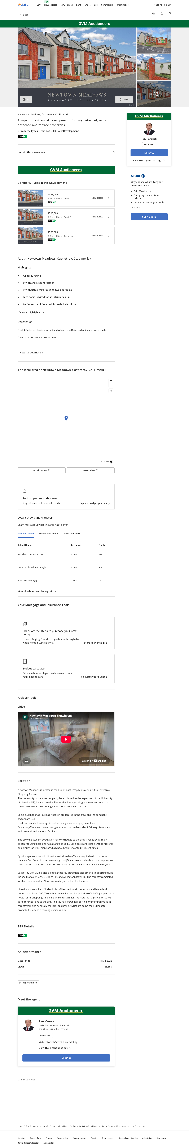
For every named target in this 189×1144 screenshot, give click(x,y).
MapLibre (105, 461)
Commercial (107, 4)
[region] (66, 421)
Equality (94, 1138)
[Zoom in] (111, 380)
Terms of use (35, 1138)
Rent (78, 4)
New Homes (67, 4)
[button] (94, 67)
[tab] (26, 534)
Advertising (147, 1138)
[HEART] (169, 13)
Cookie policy (62, 1138)
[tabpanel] (66, 567)
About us (21, 1138)
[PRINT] (153, 13)
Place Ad (158, 5)
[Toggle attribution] (111, 462)
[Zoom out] (111, 385)
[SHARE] (161, 13)
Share (88, 4)
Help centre (161, 1138)
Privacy (49, 1138)
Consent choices (79, 1138)
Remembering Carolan (128, 1138)
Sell (96, 4)
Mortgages (122, 5)
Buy (39, 4)
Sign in (167, 4)
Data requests (108, 1138)
